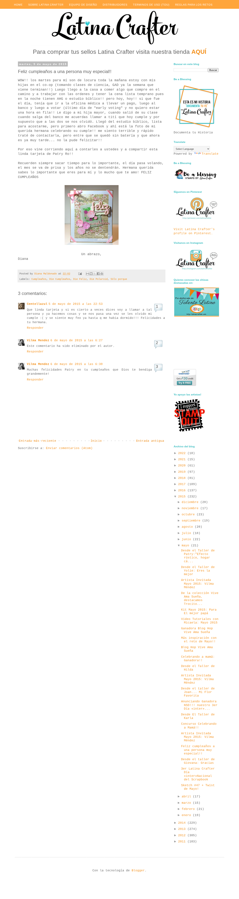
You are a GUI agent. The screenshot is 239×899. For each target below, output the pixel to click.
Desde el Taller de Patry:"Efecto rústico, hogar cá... (198, 556)
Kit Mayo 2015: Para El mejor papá (199, 611)
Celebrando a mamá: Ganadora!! (198, 658)
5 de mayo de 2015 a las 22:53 (76, 304)
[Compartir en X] (95, 274)
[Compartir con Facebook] (98, 274)
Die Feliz (80, 279)
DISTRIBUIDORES (115, 4)
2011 (182, 841)
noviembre (191, 508)
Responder (35, 328)
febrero (189, 809)
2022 (182, 453)
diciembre (191, 502)
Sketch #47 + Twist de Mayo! (198, 787)
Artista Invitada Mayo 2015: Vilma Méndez (197, 583)
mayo (186, 545)
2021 (182, 459)
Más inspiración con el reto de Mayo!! (199, 639)
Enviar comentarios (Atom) (69, 448)
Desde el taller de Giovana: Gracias (198, 761)
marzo (187, 803)
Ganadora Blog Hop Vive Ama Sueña (197, 630)
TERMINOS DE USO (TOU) (151, 4)
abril (187, 796)
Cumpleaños (38, 279)
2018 (182, 478)
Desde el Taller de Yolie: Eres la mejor (198, 571)
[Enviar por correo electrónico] (87, 274)
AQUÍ (198, 51)
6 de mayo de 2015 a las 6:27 (76, 340)
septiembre (192, 520)
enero (187, 815)
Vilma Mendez (38, 340)
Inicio (96, 441)
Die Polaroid (99, 279)
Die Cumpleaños (59, 279)
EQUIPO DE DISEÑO (83, 4)
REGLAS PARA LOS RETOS (193, 4)
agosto (188, 527)
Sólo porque (119, 279)
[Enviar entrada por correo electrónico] (80, 273)
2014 (182, 823)
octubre (189, 514)
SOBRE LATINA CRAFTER (45, 4)
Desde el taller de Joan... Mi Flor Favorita (198, 692)
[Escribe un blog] (91, 274)
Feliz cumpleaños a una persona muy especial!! (198, 750)
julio (187, 533)
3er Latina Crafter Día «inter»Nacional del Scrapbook (198, 774)
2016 (182, 490)
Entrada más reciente (37, 441)
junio (187, 539)
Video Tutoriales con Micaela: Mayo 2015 (199, 621)
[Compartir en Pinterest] (102, 274)
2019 (182, 472)
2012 (182, 835)
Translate (210, 154)
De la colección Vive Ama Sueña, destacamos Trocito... (199, 599)
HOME (18, 4)
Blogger (138, 870)
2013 (182, 829)
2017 (182, 484)
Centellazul (37, 304)
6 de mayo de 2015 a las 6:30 (76, 364)
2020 (182, 465)
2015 (182, 496)
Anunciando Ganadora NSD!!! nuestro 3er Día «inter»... (199, 705)
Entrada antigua (150, 441)
